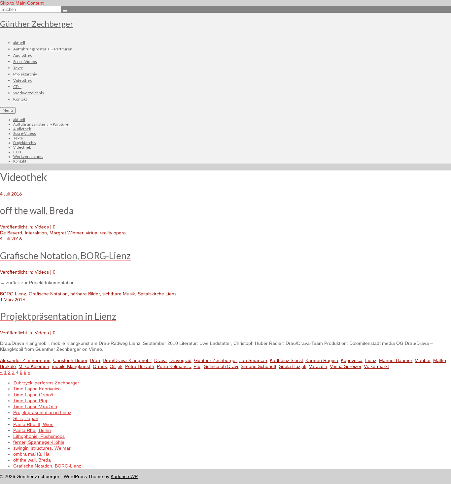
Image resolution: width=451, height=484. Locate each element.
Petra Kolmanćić (174, 366)
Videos (42, 226)
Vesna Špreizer (345, 366)
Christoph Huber (70, 360)
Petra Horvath (139, 366)
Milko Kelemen (33, 366)
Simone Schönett (258, 366)
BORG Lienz (13, 293)
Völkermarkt (376, 366)
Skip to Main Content (22, 3)
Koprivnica (352, 360)
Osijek (116, 366)
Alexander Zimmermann (25, 360)
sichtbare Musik (118, 293)
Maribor (423, 360)
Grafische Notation (48, 293)
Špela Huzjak (292, 366)
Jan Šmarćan (253, 360)
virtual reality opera (106, 232)
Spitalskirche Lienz (157, 293)
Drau (95, 360)
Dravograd (180, 360)
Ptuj (197, 366)
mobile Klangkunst (71, 366)
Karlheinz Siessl (286, 360)
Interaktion (36, 232)
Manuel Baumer (395, 360)
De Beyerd (11, 232)
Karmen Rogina (321, 360)
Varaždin (318, 366)
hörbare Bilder (85, 293)
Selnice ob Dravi (221, 366)
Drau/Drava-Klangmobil (127, 360)
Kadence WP (124, 476)
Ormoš (100, 366)
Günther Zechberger (36, 23)
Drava (160, 360)
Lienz (370, 360)
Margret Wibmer (66, 232)
